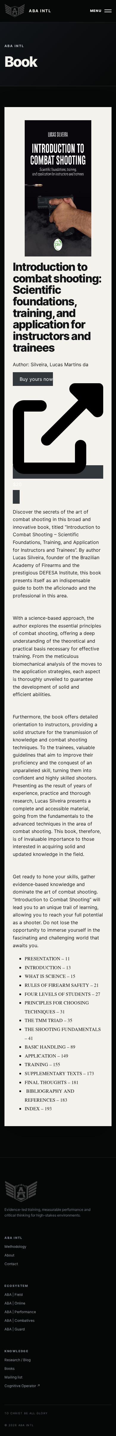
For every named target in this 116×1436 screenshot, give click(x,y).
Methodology (15, 1247)
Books (9, 1369)
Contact (11, 1264)
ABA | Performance (20, 1312)
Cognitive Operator (22, 1386)
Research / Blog (17, 1360)
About (9, 1255)
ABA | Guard (14, 1329)
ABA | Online (14, 1303)
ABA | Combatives (19, 1320)
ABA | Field (13, 1295)
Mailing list (13, 1377)
